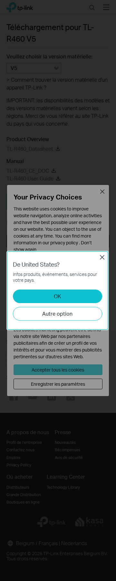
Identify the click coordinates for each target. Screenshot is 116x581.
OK (57, 296)
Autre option (57, 313)
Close (102, 257)
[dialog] (58, 290)
